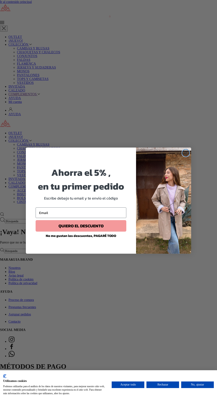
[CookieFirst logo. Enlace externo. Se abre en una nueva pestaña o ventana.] (4, 376)
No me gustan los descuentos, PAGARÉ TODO (81, 235)
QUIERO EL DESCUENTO (81, 226)
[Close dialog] (185, 153)
